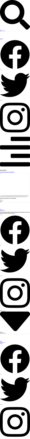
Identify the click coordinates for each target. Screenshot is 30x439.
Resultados (1, 332)
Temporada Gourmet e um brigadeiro (7, 172)
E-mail (1, 200)
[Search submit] (0, 331)
